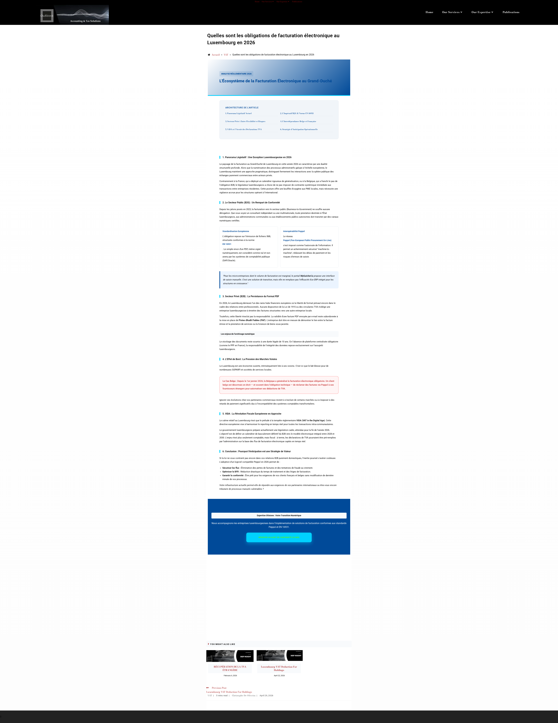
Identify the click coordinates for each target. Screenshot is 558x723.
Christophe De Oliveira (243, 695)
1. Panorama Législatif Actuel (238, 113)
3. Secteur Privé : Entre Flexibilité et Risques (245, 121)
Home (257, 1)
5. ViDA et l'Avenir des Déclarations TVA (243, 129)
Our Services (267, 1)
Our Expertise (282, 1)
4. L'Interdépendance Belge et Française (298, 121)
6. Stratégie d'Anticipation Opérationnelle (299, 129)
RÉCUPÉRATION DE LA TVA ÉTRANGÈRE (230, 668)
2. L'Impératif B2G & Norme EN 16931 (297, 113)
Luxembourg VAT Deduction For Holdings (279, 668)
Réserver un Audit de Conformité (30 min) (279, 537)
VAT (210, 695)
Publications (297, 1)
